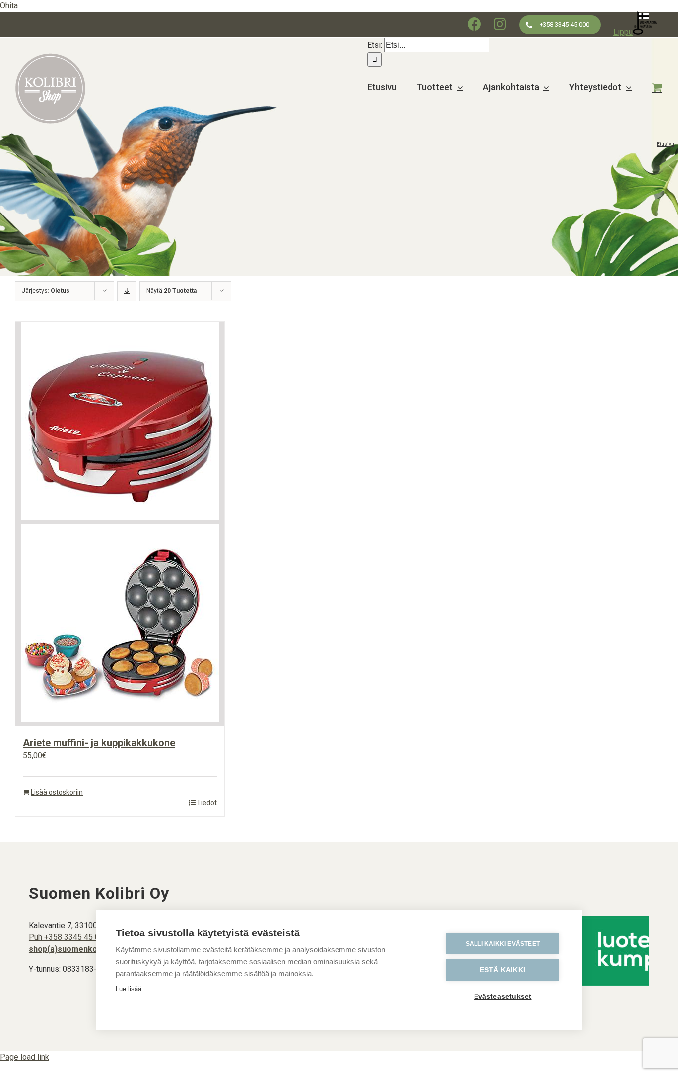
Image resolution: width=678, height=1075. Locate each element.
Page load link (24, 1057)
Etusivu (665, 144)
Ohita (9, 5)
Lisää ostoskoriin (57, 792)
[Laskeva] (126, 291)
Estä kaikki (502, 970)
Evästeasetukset (503, 996)
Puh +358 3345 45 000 (68, 937)
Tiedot (207, 803)
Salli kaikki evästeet (503, 943)
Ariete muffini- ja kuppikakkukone (99, 743)
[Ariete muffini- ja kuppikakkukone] (119, 524)
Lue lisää (128, 989)
